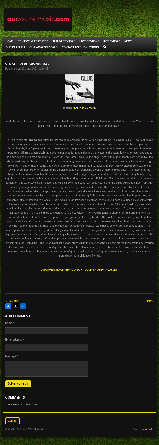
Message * (11, 356)
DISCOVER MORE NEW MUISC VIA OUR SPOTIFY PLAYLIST (80, 269)
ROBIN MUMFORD (84, 107)
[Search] (105, 47)
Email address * (14, 339)
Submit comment (18, 383)
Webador (149, 429)
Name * (9, 322)
